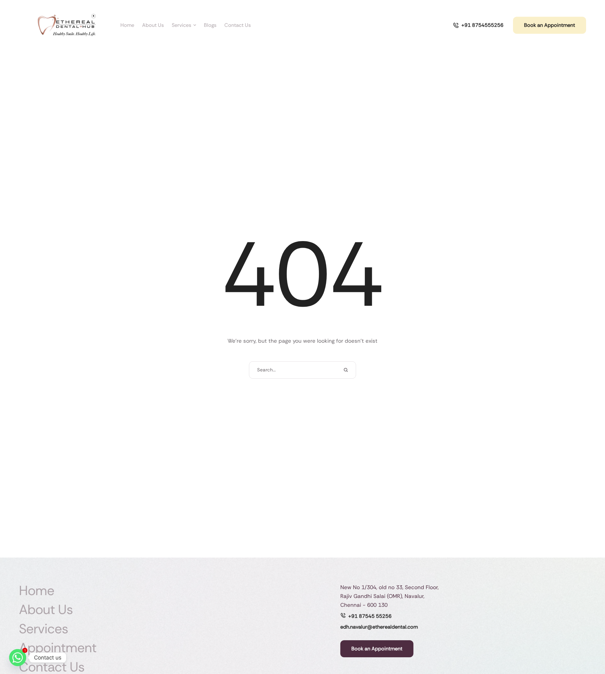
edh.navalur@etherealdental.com (379, 627)
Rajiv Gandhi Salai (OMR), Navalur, (382, 596)
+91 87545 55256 (370, 616)
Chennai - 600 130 (364, 604)
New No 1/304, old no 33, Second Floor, (389, 587)
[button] (588, 647)
